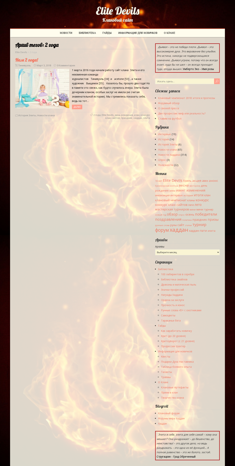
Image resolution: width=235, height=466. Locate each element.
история (188, 195)
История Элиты (27, 115)
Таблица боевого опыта (176, 367)
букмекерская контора (166, 186)
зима (172, 190)
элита (146, 118)
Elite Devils (117, 10)
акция (196, 180)
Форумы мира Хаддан (171, 418)
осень (189, 214)
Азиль (187, 181)
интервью (176, 195)
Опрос (162, 160)
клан (137, 115)
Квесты (165, 356)
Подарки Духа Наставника (177, 361)
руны (173, 225)
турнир (199, 224)
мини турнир (204, 209)
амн (205, 180)
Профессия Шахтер (173, 346)
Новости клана (46, 115)
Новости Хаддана (169, 154)
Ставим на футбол (169, 118)
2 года (97, 115)
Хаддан (162, 423)
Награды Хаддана (172, 295)
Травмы (166, 377)
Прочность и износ (173, 305)
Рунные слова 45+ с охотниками (181, 310)
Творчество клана (172, 397)
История (163, 139)
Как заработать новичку (176, 331)
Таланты (166, 372)
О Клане (169, 32)
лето (198, 205)
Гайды (107, 32)
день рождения (124, 115)
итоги (198, 195)
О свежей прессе (168, 108)
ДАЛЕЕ (77, 107)
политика (187, 219)
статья (188, 225)
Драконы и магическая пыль (178, 284)
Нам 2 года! (26, 60)
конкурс (202, 200)
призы (213, 219)
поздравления (168, 219)
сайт (181, 225)
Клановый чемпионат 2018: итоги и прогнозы (186, 98)
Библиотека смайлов (174, 279)
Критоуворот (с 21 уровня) (178, 341)
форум (162, 230)
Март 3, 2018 (44, 65)
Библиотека (87, 32)
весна (184, 185)
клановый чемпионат (171, 200)
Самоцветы (168, 315)
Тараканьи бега (171, 320)
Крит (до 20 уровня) (173, 336)
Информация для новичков (137, 32)
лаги (191, 205)
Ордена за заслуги (172, 300)
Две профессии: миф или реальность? (181, 113)
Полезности (165, 165)
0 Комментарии (66, 65)
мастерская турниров (172, 209)
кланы (191, 200)
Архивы (159, 246)
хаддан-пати (198, 231)
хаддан (137, 118)
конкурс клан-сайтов (171, 205)
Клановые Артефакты (174, 387)
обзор (172, 214)
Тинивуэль (24, 65)
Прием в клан (169, 392)
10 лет (158, 181)
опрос (181, 215)
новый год (160, 214)
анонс (213, 180)
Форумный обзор (169, 103)
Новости (66, 32)
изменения (195, 190)
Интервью (164, 134)
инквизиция (162, 195)
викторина (194, 186)
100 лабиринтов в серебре (177, 274)
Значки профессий (172, 289)
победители (206, 214)
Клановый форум (169, 413)
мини (193, 209)
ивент (181, 190)
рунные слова (162, 225)
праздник (126, 118)
